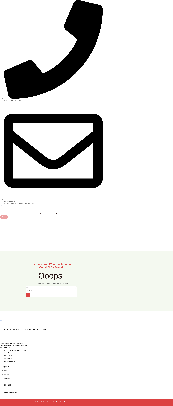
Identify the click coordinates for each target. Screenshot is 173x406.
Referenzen (59, 214)
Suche (27, 287)
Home (41, 214)
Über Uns (50, 214)
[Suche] (28, 295)
